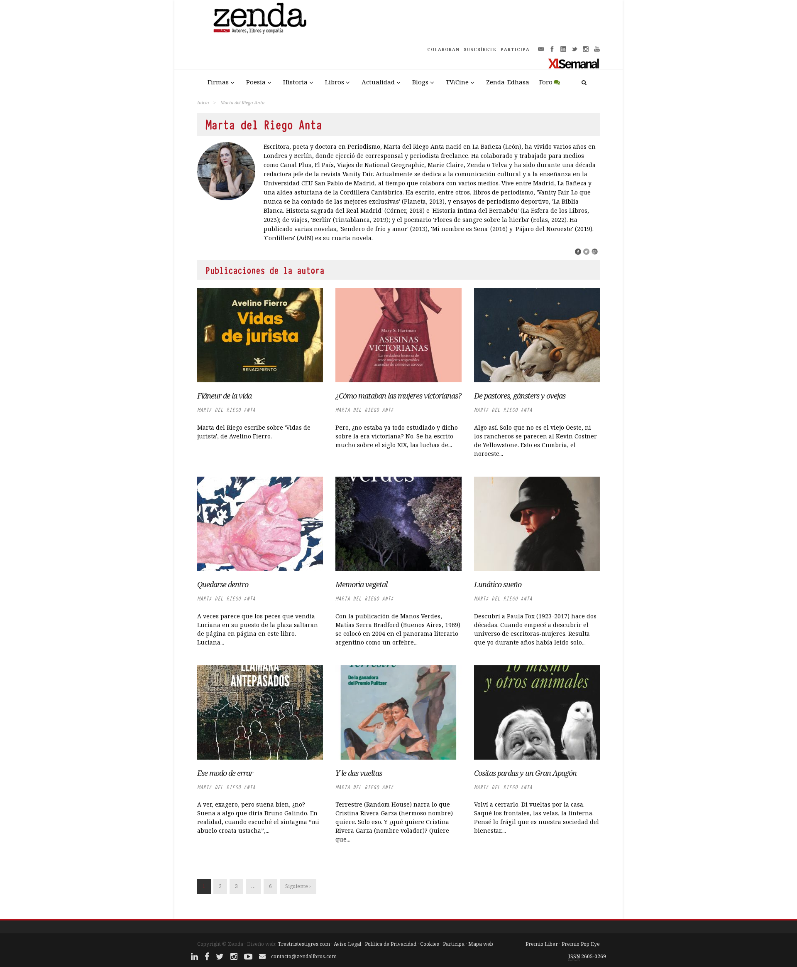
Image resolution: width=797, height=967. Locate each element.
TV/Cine (457, 82)
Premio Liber (542, 943)
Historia (295, 82)
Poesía (256, 82)
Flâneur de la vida (224, 396)
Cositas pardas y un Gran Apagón (525, 773)
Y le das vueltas (358, 773)
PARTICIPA (515, 49)
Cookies (429, 943)
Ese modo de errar (225, 773)
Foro (546, 82)
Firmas (218, 82)
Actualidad (378, 82)
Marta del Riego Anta (226, 409)
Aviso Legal (347, 943)
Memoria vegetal (361, 584)
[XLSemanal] (574, 63)
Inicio (203, 102)
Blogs (420, 82)
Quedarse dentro (222, 584)
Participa (454, 943)
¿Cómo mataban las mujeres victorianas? (398, 396)
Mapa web (480, 943)
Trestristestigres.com (304, 943)
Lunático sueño (497, 584)
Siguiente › (298, 886)
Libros (334, 82)
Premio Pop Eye (581, 943)
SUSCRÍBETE (480, 49)
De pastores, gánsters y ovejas (519, 396)
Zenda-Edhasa (507, 82)
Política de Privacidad (390, 943)
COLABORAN (443, 49)
